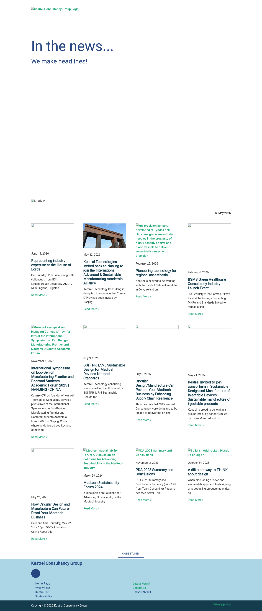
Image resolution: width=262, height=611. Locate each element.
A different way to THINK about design (208, 472)
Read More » (39, 295)
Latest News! (141, 583)
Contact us (139, 588)
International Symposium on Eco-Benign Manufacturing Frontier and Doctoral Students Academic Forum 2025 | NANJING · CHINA (52, 379)
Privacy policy (222, 604)
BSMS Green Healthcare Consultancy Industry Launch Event (207, 283)
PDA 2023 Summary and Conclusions (154, 472)
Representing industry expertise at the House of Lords (51, 264)
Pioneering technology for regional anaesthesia (156, 272)
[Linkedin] (35, 573)
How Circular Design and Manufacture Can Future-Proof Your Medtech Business (50, 510)
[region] (131, 153)
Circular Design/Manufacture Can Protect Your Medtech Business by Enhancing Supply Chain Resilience (155, 389)
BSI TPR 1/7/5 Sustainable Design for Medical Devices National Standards (104, 371)
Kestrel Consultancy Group (56, 563)
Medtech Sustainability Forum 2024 (101, 485)
